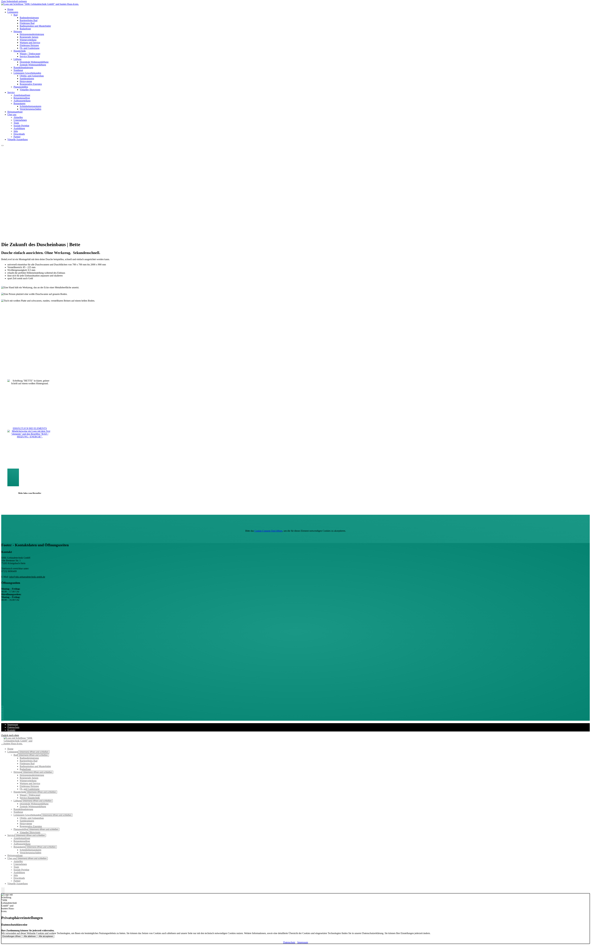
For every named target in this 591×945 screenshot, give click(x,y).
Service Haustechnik (30, 56)
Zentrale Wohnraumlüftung (33, 64)
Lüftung (17, 59)
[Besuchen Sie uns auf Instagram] (3, 716)
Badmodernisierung (29, 17)
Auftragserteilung (22, 100)
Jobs (16, 131)
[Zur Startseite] (40, 4)
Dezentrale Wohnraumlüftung (34, 62)
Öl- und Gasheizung (29, 48)
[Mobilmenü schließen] (2, 744)
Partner (17, 880)
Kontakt (11, 730)
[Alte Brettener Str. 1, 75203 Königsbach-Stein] (3, 713)
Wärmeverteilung (28, 39)
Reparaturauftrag (22, 98)
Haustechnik (20, 51)
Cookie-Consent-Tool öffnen (268, 530)
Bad (16, 15)
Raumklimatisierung (23, 67)
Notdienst (18, 70)
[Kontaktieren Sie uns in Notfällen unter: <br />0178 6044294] (3, 719)
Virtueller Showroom (30, 89)
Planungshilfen (21, 87)
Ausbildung (19, 128)
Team (16, 123)
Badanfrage (25, 28)
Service (11, 92)
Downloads (19, 134)
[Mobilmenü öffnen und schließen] (2, 145)
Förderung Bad (27, 23)
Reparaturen (19, 103)
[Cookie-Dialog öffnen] (3, 890)
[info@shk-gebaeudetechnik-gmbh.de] (3, 711)
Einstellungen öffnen (11, 936)
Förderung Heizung (29, 45)
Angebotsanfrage (22, 95)
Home (10, 748)
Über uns (11, 114)
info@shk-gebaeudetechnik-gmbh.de (27, 576)
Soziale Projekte (21, 125)
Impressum (12, 724)
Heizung (18, 31)
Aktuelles (18, 117)
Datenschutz (13, 727)
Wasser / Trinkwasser (30, 53)
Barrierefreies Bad (28, 20)
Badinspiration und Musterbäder (35, 26)
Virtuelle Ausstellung (17, 139)
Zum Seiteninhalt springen (14, 1)
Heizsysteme (26, 81)
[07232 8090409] (3, 708)
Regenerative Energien (31, 84)
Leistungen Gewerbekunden (27, 73)
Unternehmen (20, 120)
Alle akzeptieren (46, 936)
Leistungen (12, 12)
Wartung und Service (30, 42)
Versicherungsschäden (30, 109)
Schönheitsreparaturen (30, 106)
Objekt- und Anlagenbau (32, 75)
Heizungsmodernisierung (32, 34)
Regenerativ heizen (29, 37)
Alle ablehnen (30, 936)
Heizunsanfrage (15, 855)
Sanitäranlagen (27, 78)
